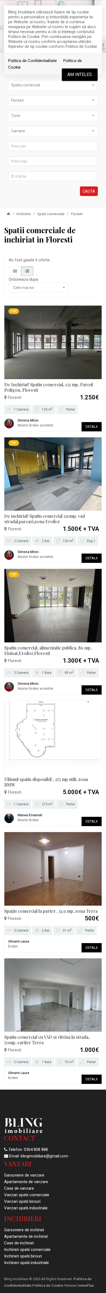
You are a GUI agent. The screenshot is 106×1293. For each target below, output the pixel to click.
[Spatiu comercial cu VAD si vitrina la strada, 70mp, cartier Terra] (53, 994)
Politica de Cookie (47, 1285)
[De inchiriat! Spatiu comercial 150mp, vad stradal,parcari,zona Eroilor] (53, 473)
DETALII (92, 427)
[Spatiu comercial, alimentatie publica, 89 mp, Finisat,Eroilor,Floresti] (53, 605)
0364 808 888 (36, 1149)
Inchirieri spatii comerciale (27, 1249)
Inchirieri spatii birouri (23, 1256)
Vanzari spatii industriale (26, 1208)
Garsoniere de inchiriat (24, 1229)
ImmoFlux (86, 1285)
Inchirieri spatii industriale (26, 1262)
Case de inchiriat (19, 1243)
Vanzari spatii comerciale (26, 1194)
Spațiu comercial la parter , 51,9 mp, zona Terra (51, 911)
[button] (53, 100)
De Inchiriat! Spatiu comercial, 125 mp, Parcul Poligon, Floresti (48, 387)
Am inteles (79, 74)
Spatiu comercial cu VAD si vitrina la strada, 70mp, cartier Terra (46, 1039)
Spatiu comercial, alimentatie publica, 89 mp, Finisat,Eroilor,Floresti (48, 650)
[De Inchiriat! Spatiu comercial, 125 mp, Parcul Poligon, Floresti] (53, 342)
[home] (8, 214)
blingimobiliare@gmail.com (44, 1156)
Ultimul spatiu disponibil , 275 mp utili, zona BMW (46, 782)
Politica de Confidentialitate (32, 60)
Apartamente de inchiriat (26, 1236)
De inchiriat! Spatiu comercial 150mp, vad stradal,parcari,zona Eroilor (44, 518)
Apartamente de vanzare (26, 1181)
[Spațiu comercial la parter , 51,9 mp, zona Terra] (53, 868)
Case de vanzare (19, 1188)
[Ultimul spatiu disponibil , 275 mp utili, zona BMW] (53, 737)
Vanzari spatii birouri (22, 1201)
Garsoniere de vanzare (24, 1175)
